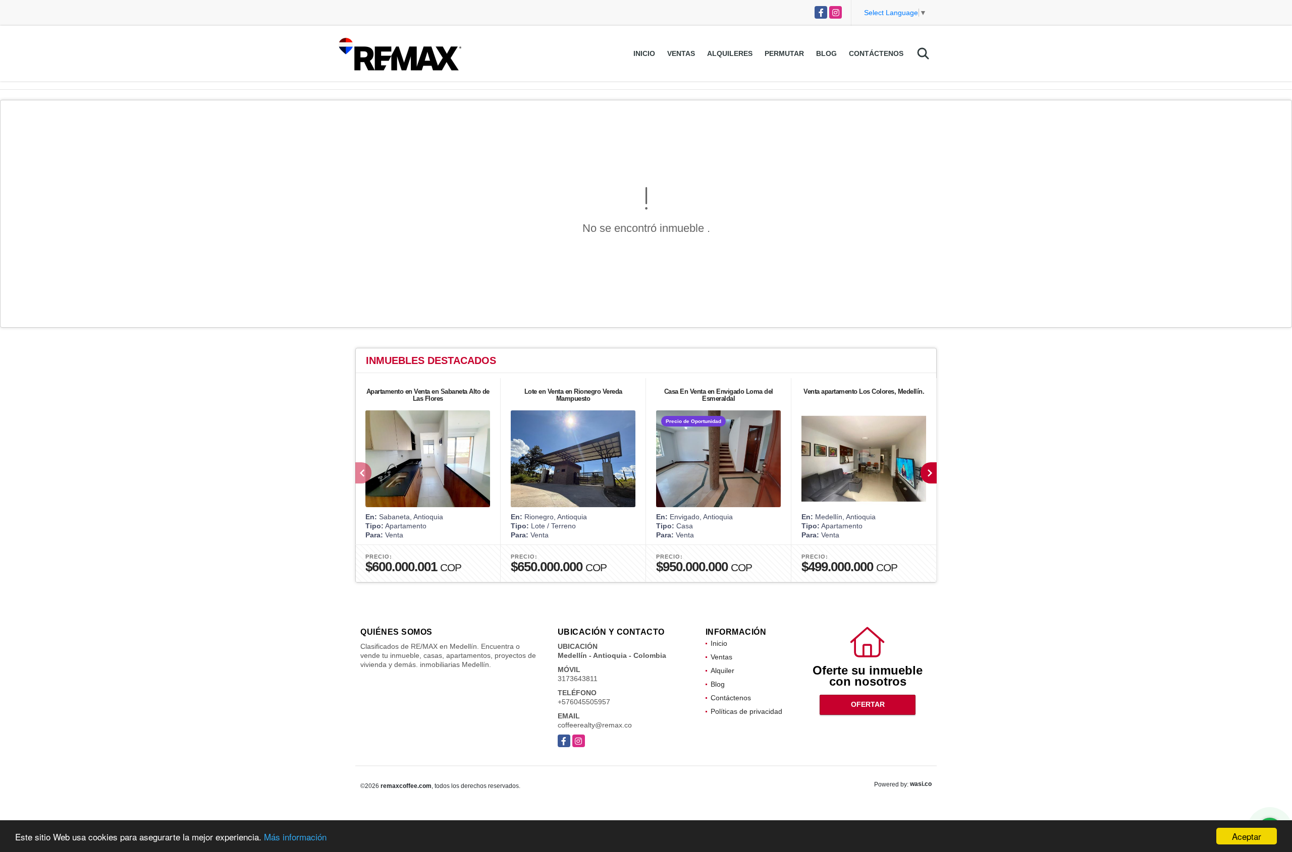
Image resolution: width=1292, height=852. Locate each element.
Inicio (644, 53)
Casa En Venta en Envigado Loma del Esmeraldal (718, 395)
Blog (826, 53)
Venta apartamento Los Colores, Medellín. (863, 391)
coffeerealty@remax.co (595, 725)
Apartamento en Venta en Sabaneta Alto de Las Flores (428, 395)
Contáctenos (876, 53)
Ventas (681, 53)
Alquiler (722, 670)
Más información (295, 836)
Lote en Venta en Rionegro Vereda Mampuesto (573, 395)
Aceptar (1246, 836)
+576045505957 (584, 702)
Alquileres (729, 53)
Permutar (784, 53)
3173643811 (578, 679)
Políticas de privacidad (746, 711)
